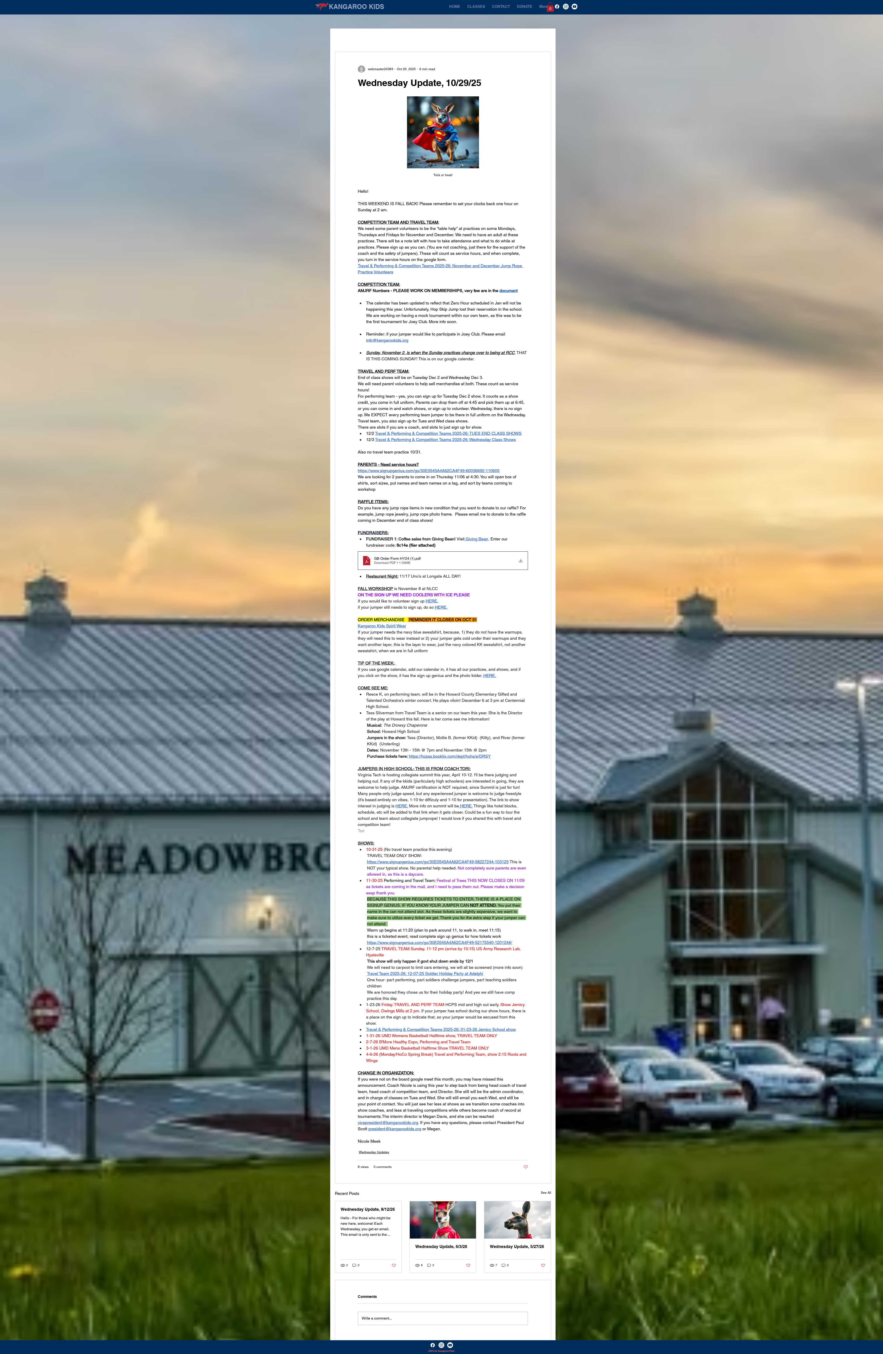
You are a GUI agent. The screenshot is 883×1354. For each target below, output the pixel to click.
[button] (550, 7)
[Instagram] (566, 6)
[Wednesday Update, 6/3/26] (443, 1220)
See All (546, 1192)
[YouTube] (574, 6)
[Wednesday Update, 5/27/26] (517, 1220)
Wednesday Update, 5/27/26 (517, 1246)
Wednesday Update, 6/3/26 (441, 1246)
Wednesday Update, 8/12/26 (368, 1209)
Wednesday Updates (374, 1152)
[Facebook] (557, 6)
